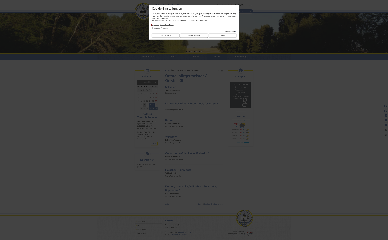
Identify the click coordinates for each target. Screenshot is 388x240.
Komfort (165, 28)
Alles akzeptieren (166, 35)
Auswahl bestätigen (194, 35)
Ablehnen (222, 35)
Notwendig (157, 28)
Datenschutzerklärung (167, 25)
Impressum (155, 25)
